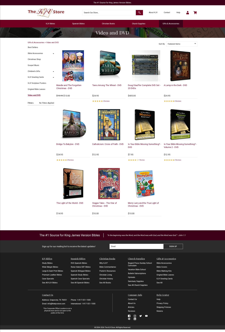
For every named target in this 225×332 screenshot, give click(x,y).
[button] (53, 53)
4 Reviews (177, 101)
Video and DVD (34, 95)
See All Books (105, 283)
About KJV (153, 12)
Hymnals (131, 277)
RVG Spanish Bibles (79, 263)
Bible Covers (162, 267)
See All (159, 283)
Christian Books (108, 24)
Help (178, 12)
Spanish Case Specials (80, 279)
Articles (131, 307)
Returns (160, 311)
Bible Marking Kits (164, 271)
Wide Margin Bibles (50, 267)
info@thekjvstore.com (56, 304)
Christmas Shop (34, 59)
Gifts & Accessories (171, 24)
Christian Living (105, 275)
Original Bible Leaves (36, 89)
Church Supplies (138, 24)
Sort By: (162, 44)
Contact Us (132, 299)
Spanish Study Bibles (79, 275)
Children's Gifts (34, 71)
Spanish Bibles (78, 24)
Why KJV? (103, 263)
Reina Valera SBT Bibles (81, 267)
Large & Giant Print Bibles (52, 271)
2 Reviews (106, 101)
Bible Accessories (35, 53)
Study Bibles (47, 263)
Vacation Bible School (137, 269)
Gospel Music (33, 65)
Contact (167, 12)
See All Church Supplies (138, 285)
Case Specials (48, 279)
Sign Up (173, 246)
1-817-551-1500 (84, 300)
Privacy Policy (162, 303)
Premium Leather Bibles (52, 275)
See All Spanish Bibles (80, 283)
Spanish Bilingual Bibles (80, 271)
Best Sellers (33, 47)
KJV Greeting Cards (36, 77)
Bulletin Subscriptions (137, 273)
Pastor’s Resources (107, 271)
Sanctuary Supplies (136, 281)
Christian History (106, 279)
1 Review (142, 160)
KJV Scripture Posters (37, 83)
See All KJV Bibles (50, 283)
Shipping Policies (164, 307)
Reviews (131, 311)
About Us (131, 303)
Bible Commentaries (107, 267)
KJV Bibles (50, 24)
